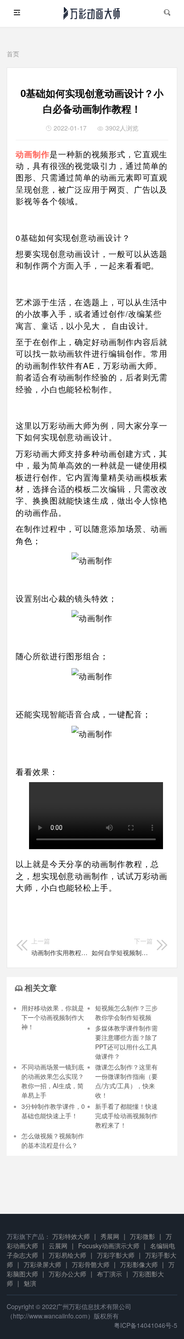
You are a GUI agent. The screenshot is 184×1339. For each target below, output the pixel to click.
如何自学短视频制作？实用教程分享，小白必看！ (122, 946)
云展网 (58, 1245)
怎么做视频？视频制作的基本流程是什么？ (52, 1140)
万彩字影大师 (115, 1255)
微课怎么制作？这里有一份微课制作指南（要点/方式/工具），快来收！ (126, 1080)
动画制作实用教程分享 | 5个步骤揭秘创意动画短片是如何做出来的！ (59, 946)
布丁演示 (109, 1273)
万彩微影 (142, 1236)
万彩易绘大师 (67, 1255)
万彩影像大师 (139, 1264)
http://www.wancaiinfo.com (50, 1315)
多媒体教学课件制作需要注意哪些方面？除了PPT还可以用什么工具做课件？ (126, 1042)
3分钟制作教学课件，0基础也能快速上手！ (53, 1111)
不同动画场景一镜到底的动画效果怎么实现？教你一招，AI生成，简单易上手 (52, 1080)
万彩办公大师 (67, 1273)
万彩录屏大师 (42, 1264)
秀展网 (109, 1236)
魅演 (30, 1283)
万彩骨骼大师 (90, 1264)
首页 (13, 53)
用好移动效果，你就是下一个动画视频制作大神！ (52, 1017)
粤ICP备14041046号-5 (145, 1325)
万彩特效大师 (71, 1236)
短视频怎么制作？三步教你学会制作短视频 (126, 1012)
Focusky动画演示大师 (108, 1245)
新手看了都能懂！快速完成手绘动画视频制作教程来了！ (126, 1115)
